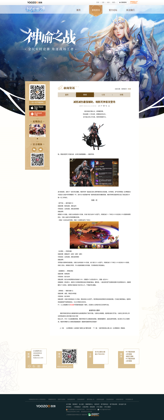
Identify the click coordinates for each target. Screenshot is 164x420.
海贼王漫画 (129, 356)
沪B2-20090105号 (91, 409)
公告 (103, 95)
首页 (78, 10)
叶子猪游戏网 (130, 352)
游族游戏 (124, 2)
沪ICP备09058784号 (104, 409)
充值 (108, 2)
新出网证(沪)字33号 (86, 411)
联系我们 (75, 404)
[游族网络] (35, 2)
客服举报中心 (89, 404)
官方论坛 (113, 10)
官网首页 (124, 89)
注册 (103, 2)
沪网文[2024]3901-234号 (73, 411)
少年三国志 (99, 407)
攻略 (121, 95)
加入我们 (81, 404)
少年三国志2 (107, 407)
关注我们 (130, 10)
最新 (67, 95)
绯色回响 (92, 407)
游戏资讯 (96, 10)
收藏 (113, 2)
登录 (97, 2)
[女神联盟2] (35, 9)
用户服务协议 (104, 404)
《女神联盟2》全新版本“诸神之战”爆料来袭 (78, 328)
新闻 (85, 95)
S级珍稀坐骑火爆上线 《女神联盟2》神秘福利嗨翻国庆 (115, 328)
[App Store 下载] (37, 108)
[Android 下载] (37, 114)
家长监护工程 (122, 404)
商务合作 (96, 404)
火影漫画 (129, 354)
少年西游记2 (77, 407)
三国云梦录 (85, 407)
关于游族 (68, 404)
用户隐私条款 (113, 404)
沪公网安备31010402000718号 (76, 409)
